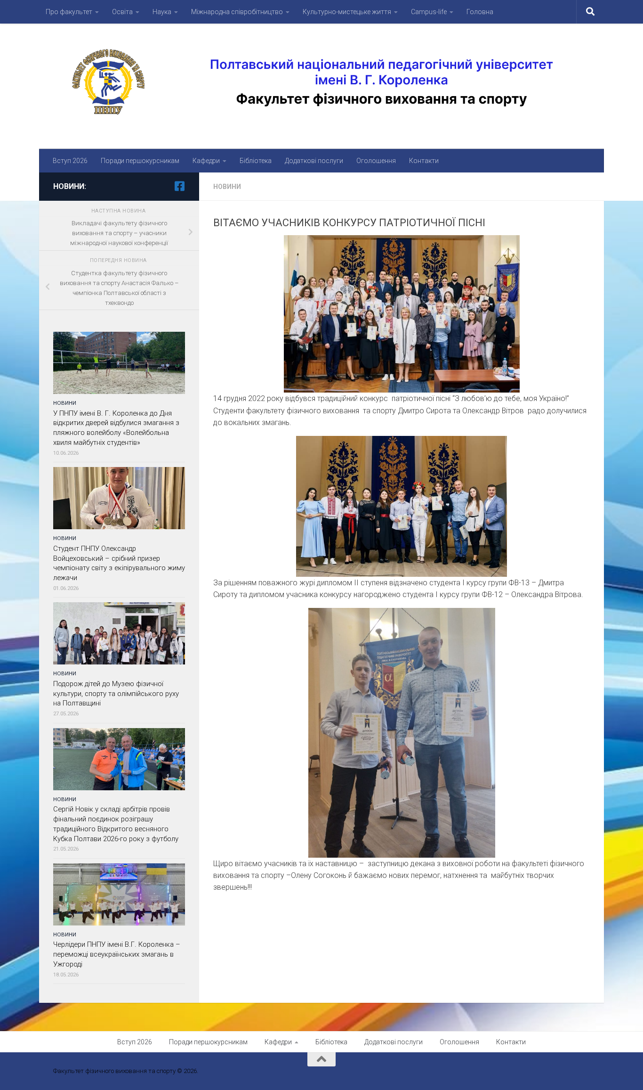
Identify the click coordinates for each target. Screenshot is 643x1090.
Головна (479, 12)
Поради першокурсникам (140, 160)
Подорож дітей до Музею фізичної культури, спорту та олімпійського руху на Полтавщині (116, 694)
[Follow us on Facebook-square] (179, 186)
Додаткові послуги (314, 160)
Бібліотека (256, 160)
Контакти (424, 160)
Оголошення (376, 160)
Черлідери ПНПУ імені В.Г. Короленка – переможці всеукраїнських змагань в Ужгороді (116, 954)
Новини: (69, 186)
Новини (227, 186)
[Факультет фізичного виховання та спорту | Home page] (321, 81)
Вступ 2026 (70, 160)
